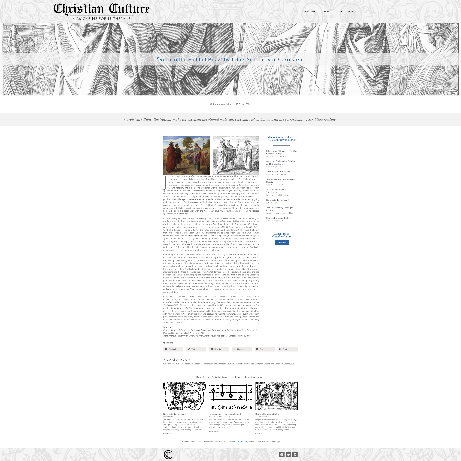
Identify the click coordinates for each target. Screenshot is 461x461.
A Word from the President (278, 171)
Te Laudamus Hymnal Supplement (276, 190)
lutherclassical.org (240, 441)
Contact (351, 11)
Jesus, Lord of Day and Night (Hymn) (279, 209)
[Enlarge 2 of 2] (256, 139)
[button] (173, 349)
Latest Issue (310, 11)
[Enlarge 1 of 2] (206, 139)
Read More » (167, 434)
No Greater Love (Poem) (277, 199)
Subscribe (326, 11)
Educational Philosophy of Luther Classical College (281, 152)
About (338, 11)
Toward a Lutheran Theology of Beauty (280, 180)
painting (169, 342)
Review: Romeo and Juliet (278, 218)
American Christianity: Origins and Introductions (280, 162)
